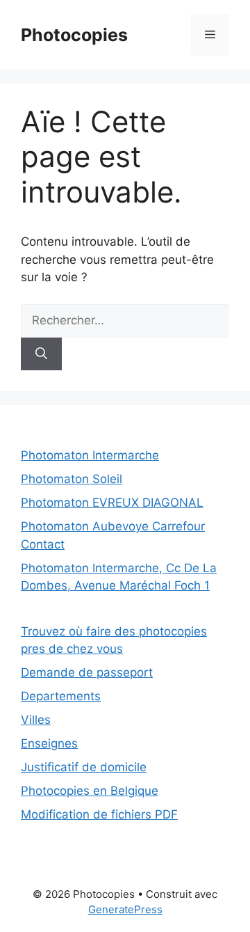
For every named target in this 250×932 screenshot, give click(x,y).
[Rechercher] (41, 354)
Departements (61, 696)
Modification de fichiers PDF (99, 814)
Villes (36, 720)
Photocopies (74, 34)
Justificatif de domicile (84, 767)
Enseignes (49, 743)
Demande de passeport (87, 672)
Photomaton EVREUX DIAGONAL (112, 503)
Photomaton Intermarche (90, 455)
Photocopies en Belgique (89, 791)
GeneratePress (125, 909)
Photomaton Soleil (71, 479)
